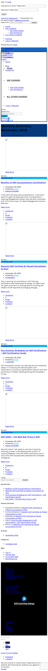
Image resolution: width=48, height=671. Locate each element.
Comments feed (11, 557)
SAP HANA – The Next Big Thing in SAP (20, 437)
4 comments (10, 277)
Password (9, 10)
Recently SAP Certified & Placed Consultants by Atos (23, 509)
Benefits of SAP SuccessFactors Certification (23, 182)
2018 (9, 136)
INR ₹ (7, 644)
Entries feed (10, 555)
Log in (4, 14)
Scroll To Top (6, 653)
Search (34, 22)
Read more (5, 207)
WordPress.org (11, 559)
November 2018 (11, 535)
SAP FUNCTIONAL (17, 31)
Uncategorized (7, 178)
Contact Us (9, 574)
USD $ (7, 648)
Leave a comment (12, 191)
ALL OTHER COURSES (13, 35)
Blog (7, 567)
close (9, 2)
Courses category (12, 587)
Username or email (13, 6)
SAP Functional (11, 591)
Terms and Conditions (14, 576)
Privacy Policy (10, 578)
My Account (10, 570)
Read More (9, 172)
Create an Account (21, 20)
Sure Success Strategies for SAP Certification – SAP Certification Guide (21, 521)
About (7, 62)
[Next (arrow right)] (4, 639)
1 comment (9, 362)
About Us (9, 572)
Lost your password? (9, 18)
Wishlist (8, 39)
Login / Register (11, 41)
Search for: (5, 22)
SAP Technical (10, 589)
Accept (3, 669)
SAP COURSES (10, 28)
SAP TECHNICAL (16, 33)
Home (7, 26)
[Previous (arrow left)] (2, 639)
